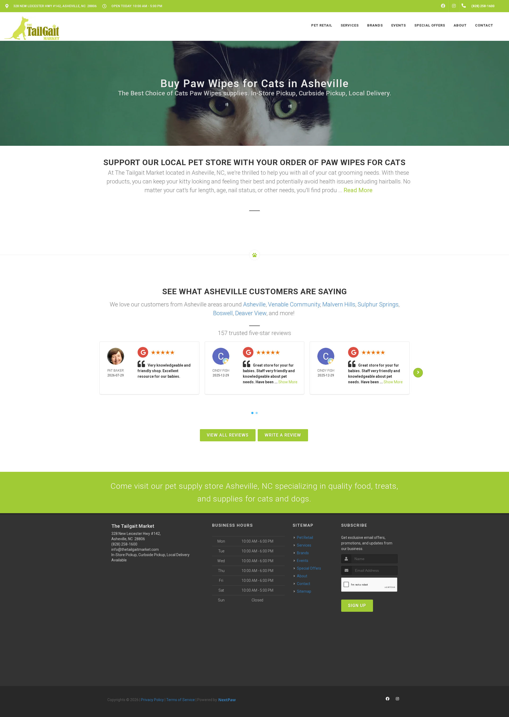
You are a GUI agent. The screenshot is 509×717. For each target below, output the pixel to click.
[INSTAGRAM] (454, 6)
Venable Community (294, 304)
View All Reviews (228, 435)
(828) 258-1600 (124, 544)
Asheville (254, 304)
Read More (358, 190)
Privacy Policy (152, 700)
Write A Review (283, 435)
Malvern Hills (338, 304)
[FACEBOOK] (443, 6)
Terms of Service (180, 700)
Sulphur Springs (378, 304)
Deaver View (250, 313)
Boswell (223, 313)
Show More (287, 382)
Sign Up (357, 605)
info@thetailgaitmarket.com (135, 549)
